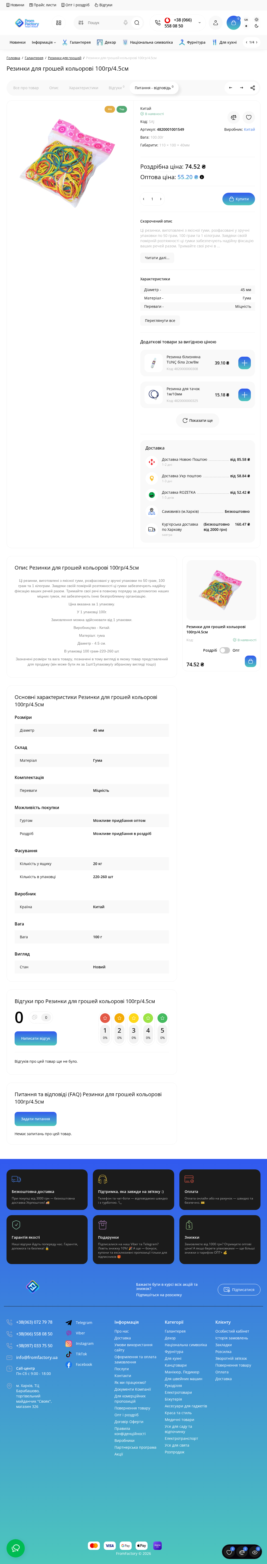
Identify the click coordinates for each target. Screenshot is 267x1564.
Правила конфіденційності (130, 1431)
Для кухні (173, 1358)
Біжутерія (173, 1399)
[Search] (125, 23)
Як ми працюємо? (130, 1382)
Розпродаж (174, 1451)
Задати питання (35, 1118)
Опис (54, 87)
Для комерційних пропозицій (129, 1399)
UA (246, 19)
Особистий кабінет (232, 1331)
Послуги (121, 1368)
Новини (16, 4)
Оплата (222, 1371)
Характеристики (83, 87)
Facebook (84, 1364)
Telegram (84, 1322)
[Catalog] (59, 23)
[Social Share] (252, 87)
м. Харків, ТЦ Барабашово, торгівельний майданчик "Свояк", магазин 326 (34, 1396)
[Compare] (233, 117)
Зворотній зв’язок (231, 1358)
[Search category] (81, 23)
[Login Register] (216, 23)
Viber (80, 1332)
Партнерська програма (135, 1447)
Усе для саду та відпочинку (178, 1429)
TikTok (81, 1353)
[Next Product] (241, 87)
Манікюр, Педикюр (182, 1371)
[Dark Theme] (256, 26)
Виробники (124, 1440)
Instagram (85, 1343)
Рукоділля (173, 1385)
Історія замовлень (231, 1337)
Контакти (122, 1375)
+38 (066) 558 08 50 (178, 23)
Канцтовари (176, 1365)
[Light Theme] (256, 19)
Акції (118, 1454)
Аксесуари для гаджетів (186, 1405)
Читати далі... (157, 257)
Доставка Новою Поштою (184, 459)
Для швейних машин (183, 1378)
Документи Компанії (132, 1389)
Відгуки (105, 4)
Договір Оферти (128, 1421)
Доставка (122, 1337)
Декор (170, 1337)
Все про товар (26, 87)
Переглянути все (160, 320)
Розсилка (223, 1351)
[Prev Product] (230, 87)
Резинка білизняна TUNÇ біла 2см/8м (184, 359)
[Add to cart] (244, 363)
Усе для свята (177, 1445)
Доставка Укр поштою (182, 475)
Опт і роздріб (76, 4)
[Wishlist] (248, 117)
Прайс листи (44, 4)
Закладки (223, 1344)
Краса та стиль (178, 1412)
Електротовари (178, 1392)
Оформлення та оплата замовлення (135, 1359)
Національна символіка (186, 1344)
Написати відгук (35, 1038)
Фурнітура (174, 1351)
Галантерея (175, 1331)
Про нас (121, 1331)
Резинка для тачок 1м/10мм (183, 391)
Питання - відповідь (154, 87)
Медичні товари (179, 1419)
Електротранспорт (181, 1438)
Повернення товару (132, 1408)
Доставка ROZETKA (179, 492)
